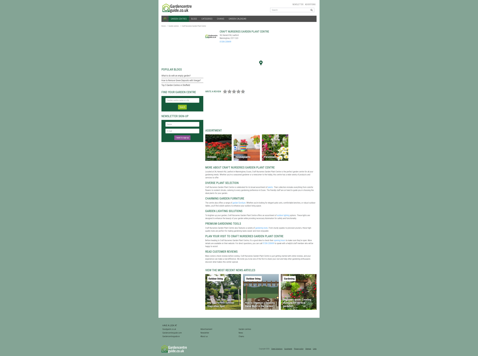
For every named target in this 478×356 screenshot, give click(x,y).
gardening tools (261, 228)
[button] (261, 63)
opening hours (279, 240)
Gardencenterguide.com (172, 333)
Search (182, 107)
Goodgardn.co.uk (169, 329)
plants (270, 187)
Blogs (194, 18)
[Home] (165, 19)
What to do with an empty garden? (176, 75)
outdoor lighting (283, 215)
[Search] (310, 10)
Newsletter (298, 4)
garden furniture (239, 203)
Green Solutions (276, 349)
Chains (220, 18)
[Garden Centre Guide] (177, 7)
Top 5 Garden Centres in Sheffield (175, 85)
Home (163, 26)
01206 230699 (225, 41)
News (241, 333)
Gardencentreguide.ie (171, 336)
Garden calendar (237, 18)
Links (315, 349)
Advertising (310, 4)
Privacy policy (298, 349)
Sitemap (308, 349)
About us (204, 336)
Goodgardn (288, 349)
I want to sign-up (182, 137)
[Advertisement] (182, 47)
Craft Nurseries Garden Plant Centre (194, 26)
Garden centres (179, 18)
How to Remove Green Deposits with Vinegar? (181, 80)
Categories (206, 18)
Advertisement (206, 329)
